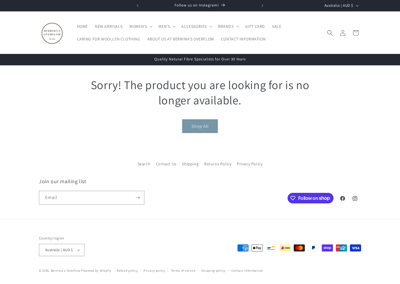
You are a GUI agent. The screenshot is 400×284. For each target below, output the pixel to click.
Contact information (247, 270)
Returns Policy (217, 163)
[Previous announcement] (137, 5)
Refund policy (127, 270)
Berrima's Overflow (66, 270)
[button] (140, 26)
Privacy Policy (249, 163)
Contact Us (166, 163)
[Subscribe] (137, 198)
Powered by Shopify (96, 270)
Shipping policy (213, 270)
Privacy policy (154, 270)
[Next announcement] (262, 5)
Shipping (190, 163)
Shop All (200, 126)
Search (144, 163)
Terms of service (183, 270)
